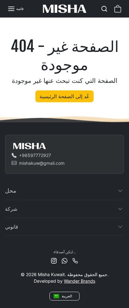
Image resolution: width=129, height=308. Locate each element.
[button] (15, 9)
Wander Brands (79, 281)
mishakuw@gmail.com (41, 163)
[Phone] (75, 260)
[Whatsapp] (64, 260)
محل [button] (10, 190)
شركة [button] (11, 209)
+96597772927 (35, 155)
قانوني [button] (11, 227)
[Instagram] (54, 260)
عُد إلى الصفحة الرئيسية (64, 96)
